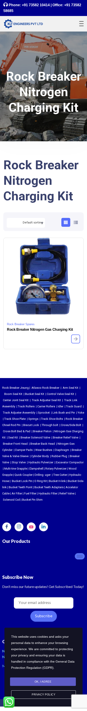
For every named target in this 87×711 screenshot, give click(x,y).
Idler (60, 406)
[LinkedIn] (43, 526)
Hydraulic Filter (47, 493)
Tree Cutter (60, 474)
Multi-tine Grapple (15, 468)
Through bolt (50, 425)
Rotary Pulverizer (55, 468)
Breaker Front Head (15, 443)
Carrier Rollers (46, 406)
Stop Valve (19, 462)
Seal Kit (13, 437)
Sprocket (44, 412)
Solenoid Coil (11, 499)
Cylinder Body (40, 456)
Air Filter (17, 493)
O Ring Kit (40, 481)
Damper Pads (24, 450)
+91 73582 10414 (36, 5)
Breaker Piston (42, 431)
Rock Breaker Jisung (15, 387)
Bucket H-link (57, 481)
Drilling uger (43, 474)
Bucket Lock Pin (22, 481)
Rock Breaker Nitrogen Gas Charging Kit (40, 329)
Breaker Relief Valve (65, 437)
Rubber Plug (59, 456)
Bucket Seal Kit (34, 394)
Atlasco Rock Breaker (45, 387)
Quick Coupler (23, 474)
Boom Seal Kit (13, 394)
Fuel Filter (30, 493)
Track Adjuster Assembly (19, 412)
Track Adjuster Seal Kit (46, 400)
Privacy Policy (43, 694)
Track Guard (74, 406)
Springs (33, 418)
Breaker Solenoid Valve (35, 437)
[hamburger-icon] (80, 556)
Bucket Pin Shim (32, 499)
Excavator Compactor (70, 462)
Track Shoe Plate (15, 418)
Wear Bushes (43, 450)
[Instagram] (18, 526)
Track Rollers (26, 406)
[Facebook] (6, 526)
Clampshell (36, 468)
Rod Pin (16, 425)
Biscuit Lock (31, 425)
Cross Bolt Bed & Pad (16, 431)
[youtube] (31, 526)
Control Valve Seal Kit (60, 394)
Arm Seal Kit (70, 387)
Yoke (81, 412)
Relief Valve (66, 493)
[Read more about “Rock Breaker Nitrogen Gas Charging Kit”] (75, 339)
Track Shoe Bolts (52, 418)
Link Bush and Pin (63, 412)
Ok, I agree (43, 681)
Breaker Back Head (42, 443)
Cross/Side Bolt (71, 425)
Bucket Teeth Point (20, 487)
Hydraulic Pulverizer (40, 462)
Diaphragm (62, 450)
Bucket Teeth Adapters (49, 487)
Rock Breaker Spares (21, 324)
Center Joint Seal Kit (16, 400)
